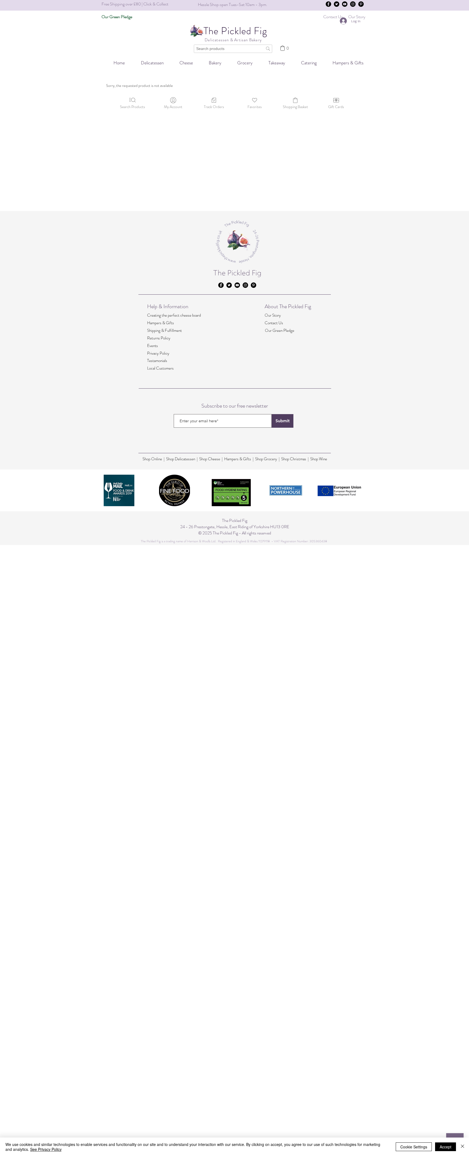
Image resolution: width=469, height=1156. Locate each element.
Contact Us (274, 323)
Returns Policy (158, 338)
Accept (445, 1146)
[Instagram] (353, 4)
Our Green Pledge (279, 330)
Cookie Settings (413, 1146)
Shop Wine (318, 459)
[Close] (462, 1147)
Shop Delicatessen (180, 459)
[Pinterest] (361, 4)
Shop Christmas (294, 459)
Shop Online (153, 459)
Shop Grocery (266, 459)
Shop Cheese (209, 459)
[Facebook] (328, 4)
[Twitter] (336, 4)
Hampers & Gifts (160, 323)
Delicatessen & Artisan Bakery (233, 40)
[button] (305, 62)
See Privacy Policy (46, 1149)
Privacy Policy (158, 353)
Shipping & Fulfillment (164, 330)
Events (152, 346)
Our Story (273, 315)
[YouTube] (344, 4)
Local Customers (160, 368)
